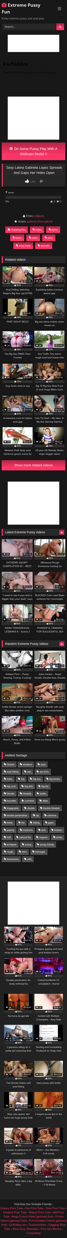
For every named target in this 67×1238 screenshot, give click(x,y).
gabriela (32, 221)
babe (9, 778)
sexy (50, 237)
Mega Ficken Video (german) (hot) (32, 1216)
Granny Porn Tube (12, 1208)
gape (51, 822)
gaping (10, 830)
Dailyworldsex (37, 1224)
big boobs (54, 778)
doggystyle (13, 808)
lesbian (58, 830)
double (31, 808)
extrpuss (39, 216)
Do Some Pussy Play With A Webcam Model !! (35, 151)
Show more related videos (33, 465)
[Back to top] (56, 1227)
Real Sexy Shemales (25, 1228)
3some (10, 764)
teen (24, 851)
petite (59, 837)
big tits (44, 786)
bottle (43, 793)
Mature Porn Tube (40, 1212)
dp (37, 815)
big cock (11, 786)
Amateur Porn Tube (15, 1212)
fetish (10, 822)
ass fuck (44, 771)
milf (9, 837)
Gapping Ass (18, 229)
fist (23, 822)
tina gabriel (46, 221)
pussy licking (47, 844)
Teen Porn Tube (55, 1208)
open (34, 237)
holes (38, 229)
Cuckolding (34, 1233)
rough (10, 851)
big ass (37, 778)
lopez (18, 237)
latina (55, 229)
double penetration (17, 815)
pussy (28, 844)
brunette (11, 800)
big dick (29, 786)
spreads (45, 245)
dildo (45, 800)
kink (43, 830)
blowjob (27, 793)
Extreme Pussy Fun (21, 8)
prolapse (11, 844)
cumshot (29, 800)
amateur (27, 764)
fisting (36, 822)
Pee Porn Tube (34, 1208)
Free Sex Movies (51, 1228)
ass (29, 771)
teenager (40, 851)
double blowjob (51, 808)
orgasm (43, 837)
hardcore (28, 830)
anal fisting (13, 771)
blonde (10, 793)
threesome (13, 859)
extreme (51, 815)
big (22, 778)
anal (43, 764)
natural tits (25, 837)
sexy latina (24, 245)
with (29, 859)
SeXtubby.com (18, 1224)
